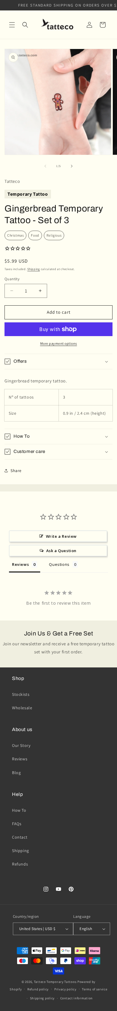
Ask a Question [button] (61, 550)
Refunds (20, 864)
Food (35, 235)
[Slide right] (71, 166)
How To (19, 810)
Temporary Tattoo (28, 194)
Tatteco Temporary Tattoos (55, 982)
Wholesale (22, 707)
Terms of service (94, 989)
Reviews (19, 759)
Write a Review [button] (61, 536)
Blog (16, 772)
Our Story (21, 745)
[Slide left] (45, 166)
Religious (54, 235)
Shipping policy (42, 998)
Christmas (15, 235)
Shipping (33, 269)
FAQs (16, 823)
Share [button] (16, 470)
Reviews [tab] (20, 564)
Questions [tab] (59, 564)
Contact (19, 837)
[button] (12, 24)
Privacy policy (65, 989)
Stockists (20, 694)
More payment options (58, 343)
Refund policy (38, 989)
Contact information (76, 998)
